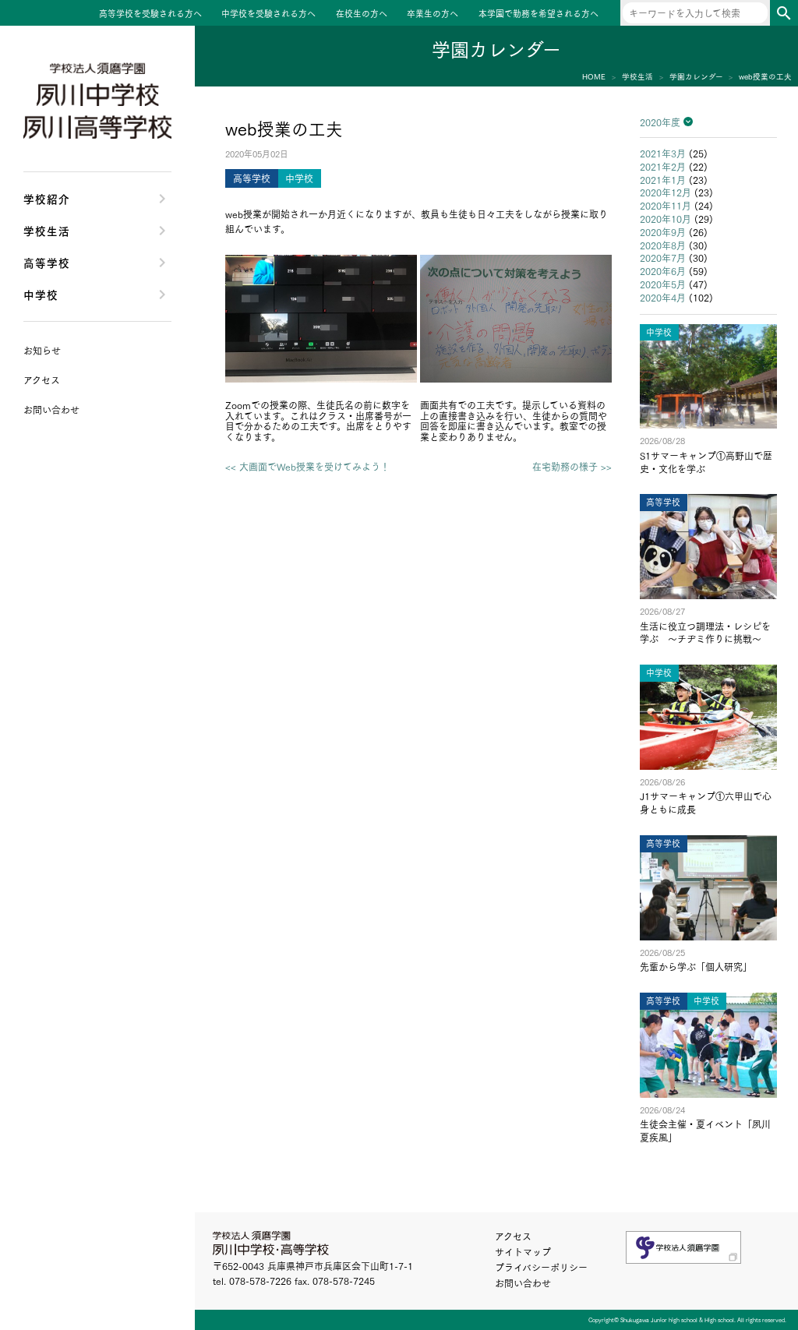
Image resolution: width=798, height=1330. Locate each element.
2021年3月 (663, 153)
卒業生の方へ (432, 14)
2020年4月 (663, 297)
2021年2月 (663, 166)
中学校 (40, 294)
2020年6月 (663, 270)
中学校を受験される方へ (268, 14)
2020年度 (660, 122)
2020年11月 (665, 205)
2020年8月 (663, 245)
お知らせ (42, 350)
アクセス (513, 1236)
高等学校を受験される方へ (150, 14)
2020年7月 (663, 257)
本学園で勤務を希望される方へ (538, 14)
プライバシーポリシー (541, 1267)
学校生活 (46, 230)
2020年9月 (663, 231)
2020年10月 (665, 218)
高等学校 (46, 262)
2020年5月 (663, 284)
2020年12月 (665, 192)
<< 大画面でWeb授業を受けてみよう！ (307, 466)
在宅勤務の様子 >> (572, 466)
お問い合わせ (523, 1282)
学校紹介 (46, 198)
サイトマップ (523, 1251)
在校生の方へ (361, 14)
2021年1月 (663, 179)
